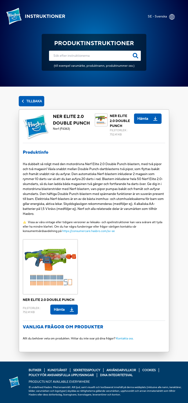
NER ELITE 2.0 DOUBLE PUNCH (71, 120)
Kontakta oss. (125, 338)
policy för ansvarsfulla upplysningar (61, 375)
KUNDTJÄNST (57, 370)
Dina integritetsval (116, 375)
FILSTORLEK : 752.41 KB (118, 132)
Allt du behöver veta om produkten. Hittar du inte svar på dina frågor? (69, 338)
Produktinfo (35, 152)
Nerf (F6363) (61, 129)
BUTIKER (35, 370)
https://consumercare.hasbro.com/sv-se (88, 231)
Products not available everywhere (59, 382)
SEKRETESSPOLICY (86, 370)
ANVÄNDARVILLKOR (121, 370)
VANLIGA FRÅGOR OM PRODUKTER (63, 327)
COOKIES (149, 370)
